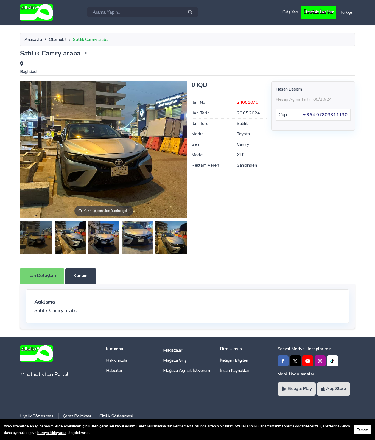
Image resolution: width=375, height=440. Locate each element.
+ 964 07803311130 (325, 115)
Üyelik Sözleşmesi (37, 416)
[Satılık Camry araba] (36, 237)
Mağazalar (172, 350)
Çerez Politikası (77, 416)
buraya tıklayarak (51, 432)
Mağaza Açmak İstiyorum (186, 371)
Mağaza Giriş (175, 360)
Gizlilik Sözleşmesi (116, 416)
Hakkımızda (116, 360)
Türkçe (346, 12)
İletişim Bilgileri (234, 360)
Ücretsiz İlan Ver (319, 12)
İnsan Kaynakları (234, 371)
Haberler (114, 371)
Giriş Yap (290, 12)
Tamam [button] (362, 429)
